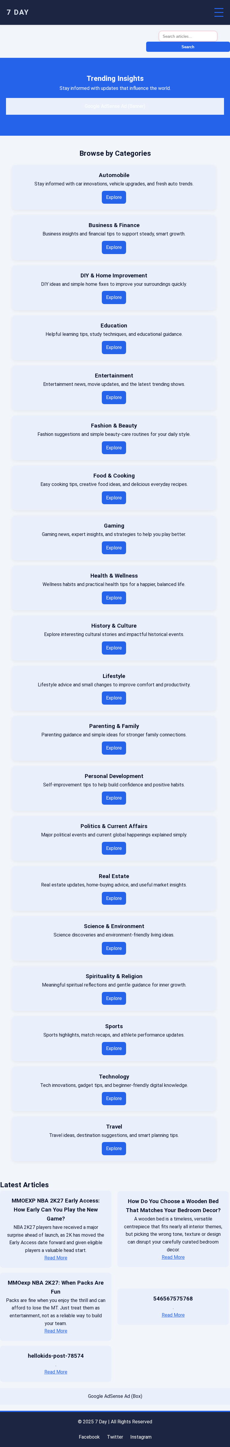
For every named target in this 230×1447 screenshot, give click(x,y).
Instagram (141, 1437)
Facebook (89, 1437)
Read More (55, 1258)
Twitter (115, 1437)
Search (187, 47)
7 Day (18, 12)
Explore (114, 197)
